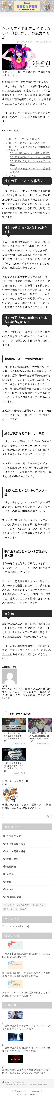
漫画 (8, 881)
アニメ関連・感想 (10, 23)
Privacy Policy (20, 1091)
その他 (10, 874)
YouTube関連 (13, 897)
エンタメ (11, 889)
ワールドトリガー (39, 905)
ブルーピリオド (8, 905)
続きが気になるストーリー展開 (30, 157)
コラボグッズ (13, 836)
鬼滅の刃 (23, 909)
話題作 (44, 415)
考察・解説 (12, 859)
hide (16, 130)
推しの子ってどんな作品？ (23, 139)
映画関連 (11, 866)
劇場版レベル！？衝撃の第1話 (30, 153)
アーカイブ (8, 926)
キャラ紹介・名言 (16, 843)
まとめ (11, 175)
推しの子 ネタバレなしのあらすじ (27, 143)
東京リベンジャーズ (10, 909)
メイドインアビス (23, 905)
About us (35, 1091)
